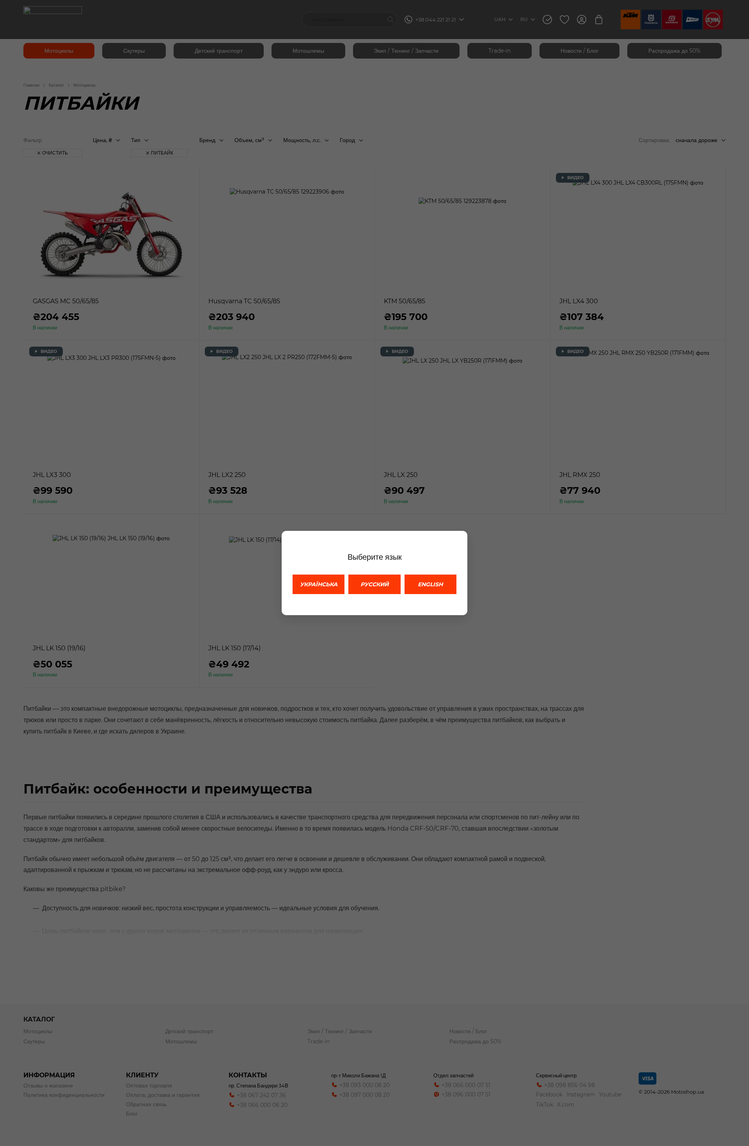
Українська (318, 584)
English (430, 584)
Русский (374, 584)
